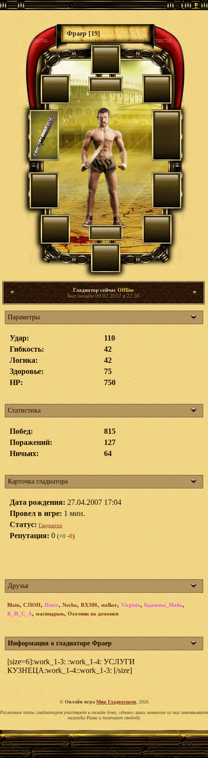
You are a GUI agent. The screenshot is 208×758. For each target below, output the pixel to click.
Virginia (130, 605)
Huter (52, 605)
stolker (109, 605)
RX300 (89, 605)
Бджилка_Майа (163, 605)
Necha (69, 605)
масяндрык (50, 613)
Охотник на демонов (93, 613)
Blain (13, 605)
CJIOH (32, 605)
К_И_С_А (19, 613)
